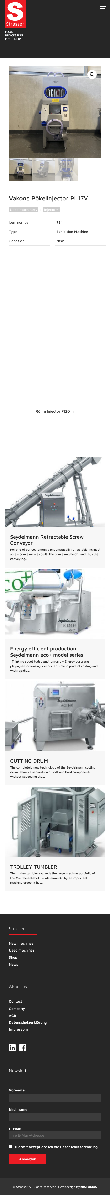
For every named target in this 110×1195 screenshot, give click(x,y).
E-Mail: (15, 1129)
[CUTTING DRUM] (55, 733)
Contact (15, 1001)
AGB (12, 1015)
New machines (21, 943)
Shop (13, 957)
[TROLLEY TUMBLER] (55, 839)
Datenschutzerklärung (28, 1022)
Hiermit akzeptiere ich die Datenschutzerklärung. (57, 1147)
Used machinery (23, 209)
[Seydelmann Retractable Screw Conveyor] (55, 512)
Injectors (51, 209)
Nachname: (19, 1109)
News (13, 964)
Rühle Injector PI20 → (55, 411)
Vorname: (17, 1090)
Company (17, 1008)
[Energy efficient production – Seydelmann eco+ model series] (55, 624)
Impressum (18, 1029)
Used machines (22, 950)
